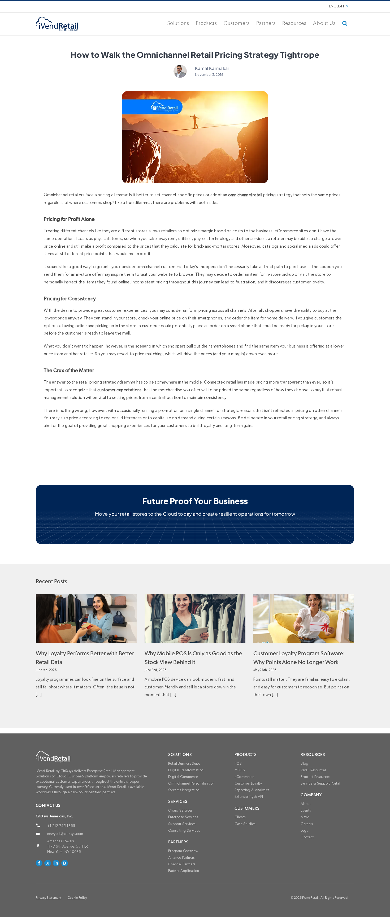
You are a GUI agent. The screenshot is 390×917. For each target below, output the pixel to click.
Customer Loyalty (248, 783)
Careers (307, 824)
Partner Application (183, 871)
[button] (345, 23)
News (305, 817)
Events (306, 810)
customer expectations (119, 390)
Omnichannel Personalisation (191, 783)
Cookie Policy (77, 897)
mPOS (240, 770)
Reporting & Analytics (252, 790)
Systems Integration (184, 790)
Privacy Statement (48, 897)
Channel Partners (181, 864)
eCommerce (244, 777)
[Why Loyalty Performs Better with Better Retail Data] (86, 618)
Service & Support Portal (320, 783)
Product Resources (315, 777)
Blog (304, 763)
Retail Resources (313, 770)
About (306, 804)
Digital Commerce (183, 777)
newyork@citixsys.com (65, 834)
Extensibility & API (249, 797)
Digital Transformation (185, 770)
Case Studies (245, 824)
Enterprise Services (183, 817)
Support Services (181, 824)
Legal (305, 831)
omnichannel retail (245, 195)
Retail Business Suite (184, 763)
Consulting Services (184, 831)
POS (238, 763)
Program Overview (183, 851)
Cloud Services (180, 810)
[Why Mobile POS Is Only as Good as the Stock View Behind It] (195, 618)
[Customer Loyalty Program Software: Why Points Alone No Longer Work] (303, 618)
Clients (240, 817)
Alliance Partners (181, 858)
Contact (307, 837)
